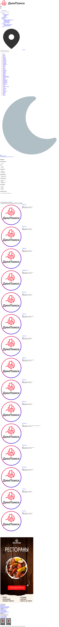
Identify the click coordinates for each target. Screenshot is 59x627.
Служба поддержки (3, 617)
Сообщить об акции (3, 610)
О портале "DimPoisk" (3, 616)
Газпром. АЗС (24, 204)
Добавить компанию (3, 609)
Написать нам (2, 605)
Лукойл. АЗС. (24, 335)
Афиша (3, 13)
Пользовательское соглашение (4, 607)
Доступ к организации (3, 611)
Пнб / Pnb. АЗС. (24, 423)
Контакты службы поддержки (4, 606)
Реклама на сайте (2, 612)
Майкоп (24, 49)
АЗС (22, 271)
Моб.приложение (4, 17)
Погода (3, 18)
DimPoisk (5, 615)
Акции (3, 26)
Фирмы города (4, 10)
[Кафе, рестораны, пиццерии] (16, 602)
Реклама (3, 23)
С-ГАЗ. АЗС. (24, 510)
